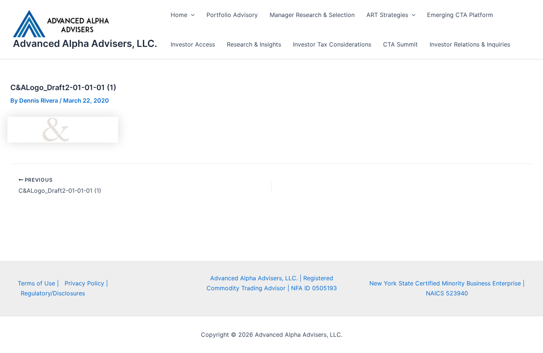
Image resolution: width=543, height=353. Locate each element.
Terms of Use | (38, 283)
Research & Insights (254, 44)
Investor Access (193, 44)
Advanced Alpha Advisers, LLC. (85, 43)
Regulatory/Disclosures (53, 293)
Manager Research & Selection (312, 14)
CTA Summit (400, 44)
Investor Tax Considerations (332, 44)
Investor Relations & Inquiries (470, 44)
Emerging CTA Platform (460, 14)
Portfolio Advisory (232, 14)
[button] (191, 15)
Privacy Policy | (86, 283)
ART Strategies (387, 14)
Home (179, 14)
